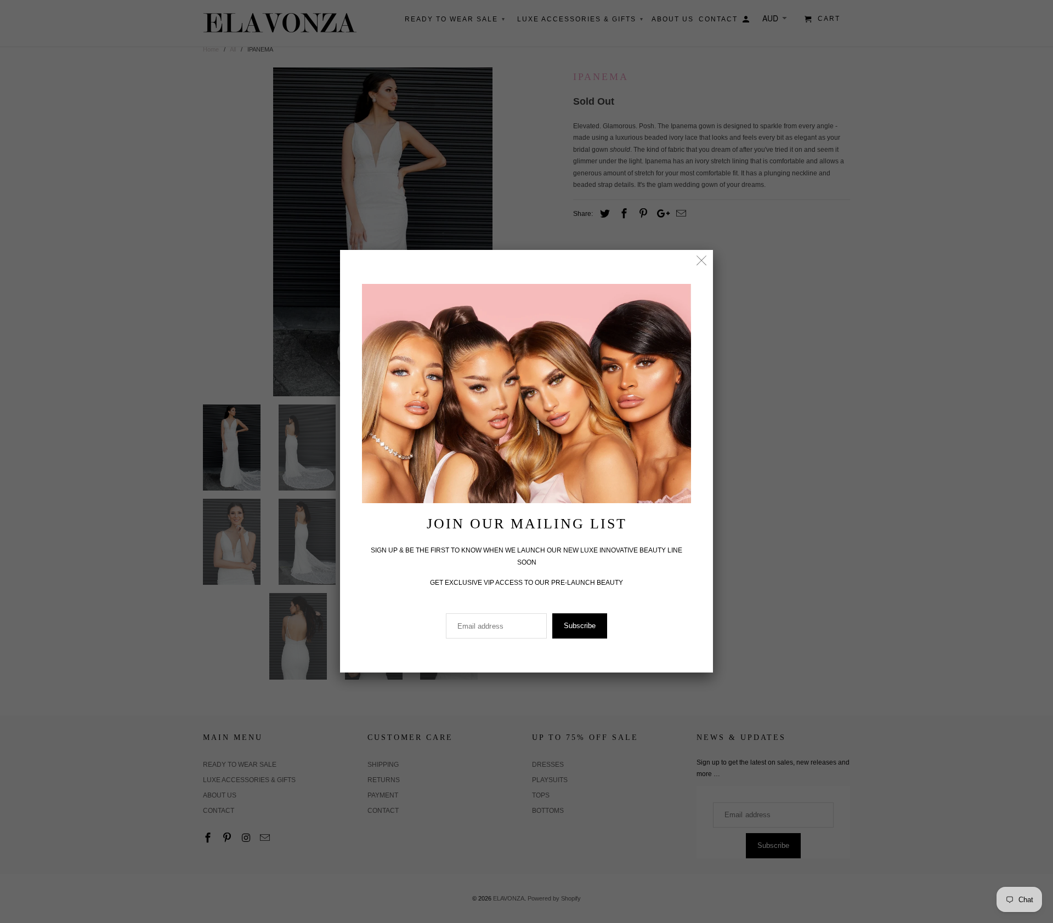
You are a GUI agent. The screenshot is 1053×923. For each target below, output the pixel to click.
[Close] (701, 261)
